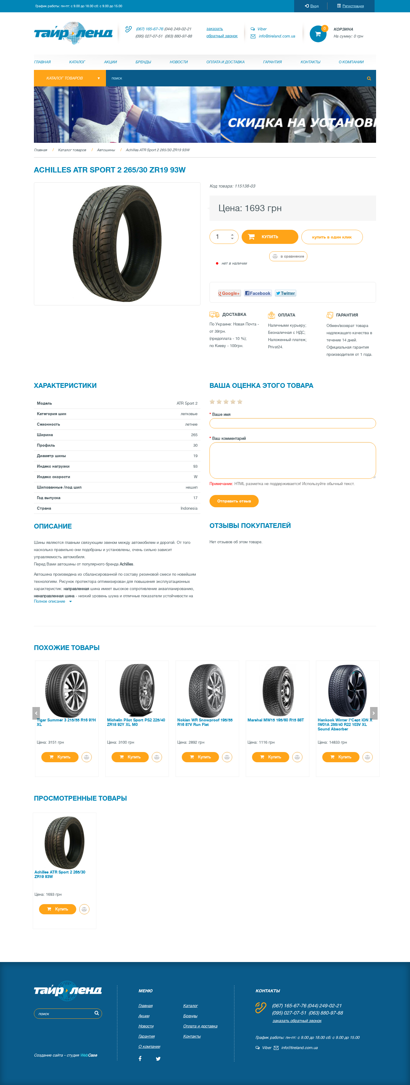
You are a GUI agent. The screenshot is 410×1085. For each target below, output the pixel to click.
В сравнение (291, 256)
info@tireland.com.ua (277, 36)
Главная (42, 62)
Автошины (106, 150)
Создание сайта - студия (65, 1055)
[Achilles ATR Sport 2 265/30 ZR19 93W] (117, 243)
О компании (351, 62)
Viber (260, 29)
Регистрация (353, 6)
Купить (270, 237)
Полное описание (50, 601)
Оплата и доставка (226, 62)
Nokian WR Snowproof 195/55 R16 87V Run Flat (202, 722)
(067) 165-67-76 (149, 29)
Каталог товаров (72, 150)
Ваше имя (221, 414)
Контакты (310, 62)
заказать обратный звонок (222, 32)
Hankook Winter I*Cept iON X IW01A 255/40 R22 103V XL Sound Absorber (342, 724)
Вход (314, 6)
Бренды (143, 62)
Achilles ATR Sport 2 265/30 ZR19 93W (157, 150)
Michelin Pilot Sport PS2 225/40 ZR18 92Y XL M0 (134, 722)
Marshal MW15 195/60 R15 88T (273, 720)
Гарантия (272, 62)
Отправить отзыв (234, 501)
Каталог (77, 62)
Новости (179, 62)
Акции (110, 62)
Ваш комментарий (229, 438)
